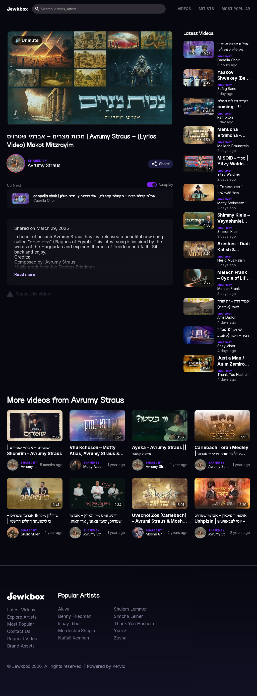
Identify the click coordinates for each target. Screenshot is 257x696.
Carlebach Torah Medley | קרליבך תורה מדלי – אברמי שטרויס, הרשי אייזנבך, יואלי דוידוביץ (221, 450)
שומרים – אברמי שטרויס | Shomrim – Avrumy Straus (34, 450)
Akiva (64, 609)
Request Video (22, 638)
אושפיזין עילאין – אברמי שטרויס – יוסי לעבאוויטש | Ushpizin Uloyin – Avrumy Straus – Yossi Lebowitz (221, 518)
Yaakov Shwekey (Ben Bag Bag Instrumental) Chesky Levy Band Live (232, 75)
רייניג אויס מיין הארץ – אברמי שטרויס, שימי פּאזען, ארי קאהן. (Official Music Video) (95, 518)
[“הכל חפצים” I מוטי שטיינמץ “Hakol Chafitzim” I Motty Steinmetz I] (198, 192)
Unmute (27, 40)
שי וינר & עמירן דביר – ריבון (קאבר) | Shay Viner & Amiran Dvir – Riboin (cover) (233, 332)
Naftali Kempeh (73, 637)
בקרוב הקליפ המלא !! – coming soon (232, 104)
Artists (206, 9)
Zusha (120, 637)
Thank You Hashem (134, 623)
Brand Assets (21, 646)
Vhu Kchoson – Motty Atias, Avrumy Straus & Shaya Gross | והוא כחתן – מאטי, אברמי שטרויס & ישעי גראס (95, 450)
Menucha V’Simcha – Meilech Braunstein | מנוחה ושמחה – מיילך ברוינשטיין (230, 132)
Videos (184, 9)
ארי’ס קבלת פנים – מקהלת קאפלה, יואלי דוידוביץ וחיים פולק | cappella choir (232, 47)
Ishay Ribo (68, 623)
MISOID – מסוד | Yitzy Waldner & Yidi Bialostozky (232, 161)
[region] (90, 78)
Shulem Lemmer (130, 609)
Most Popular (236, 9)
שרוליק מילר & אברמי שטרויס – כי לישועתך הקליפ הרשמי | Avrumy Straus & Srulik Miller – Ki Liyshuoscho (32, 518)
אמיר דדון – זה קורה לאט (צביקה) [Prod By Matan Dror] (233, 304)
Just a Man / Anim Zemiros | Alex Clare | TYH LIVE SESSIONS (232, 361)
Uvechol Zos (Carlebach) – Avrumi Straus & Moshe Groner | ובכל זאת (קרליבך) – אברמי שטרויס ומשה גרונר (159, 518)
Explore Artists (22, 617)
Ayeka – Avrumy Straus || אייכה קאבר (159, 450)
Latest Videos (21, 609)
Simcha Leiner (128, 616)
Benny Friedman (74, 616)
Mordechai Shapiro (77, 630)
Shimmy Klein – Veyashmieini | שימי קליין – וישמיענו (233, 218)
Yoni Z (120, 630)
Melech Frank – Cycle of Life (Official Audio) (232, 275)
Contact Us (18, 631)
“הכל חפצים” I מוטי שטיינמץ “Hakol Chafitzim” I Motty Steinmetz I (230, 189)
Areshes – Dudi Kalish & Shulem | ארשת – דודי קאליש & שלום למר (233, 247)
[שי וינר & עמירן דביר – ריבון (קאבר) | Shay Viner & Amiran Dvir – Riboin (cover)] (198, 335)
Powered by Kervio (106, 666)
